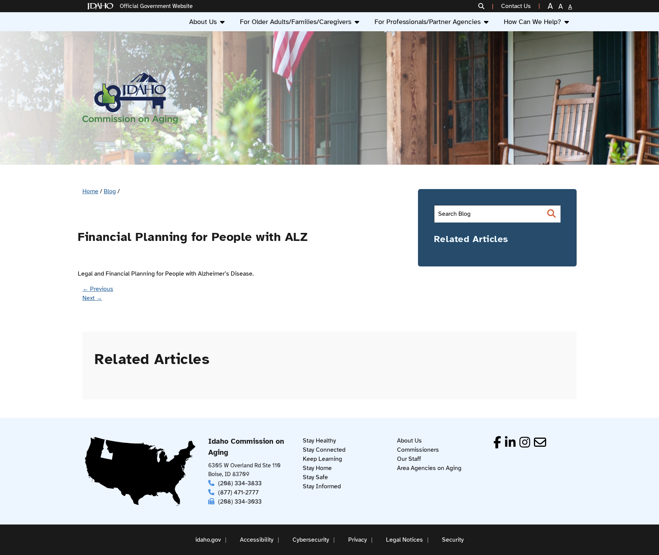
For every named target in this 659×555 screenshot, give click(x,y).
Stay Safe (315, 477)
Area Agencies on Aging (429, 468)
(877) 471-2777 (238, 492)
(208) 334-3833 (240, 483)
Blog (110, 191)
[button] (485, 6)
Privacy (357, 540)
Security (453, 540)
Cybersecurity (311, 540)
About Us (203, 22)
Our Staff (409, 459)
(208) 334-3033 (240, 501)
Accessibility (256, 540)
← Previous (97, 289)
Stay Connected (324, 450)
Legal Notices (404, 540)
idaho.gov (208, 540)
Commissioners (418, 450)
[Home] (102, 6)
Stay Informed (322, 486)
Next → (92, 298)
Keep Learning (322, 459)
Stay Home (317, 468)
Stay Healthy (319, 440)
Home (90, 191)
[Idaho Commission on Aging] (130, 98)
